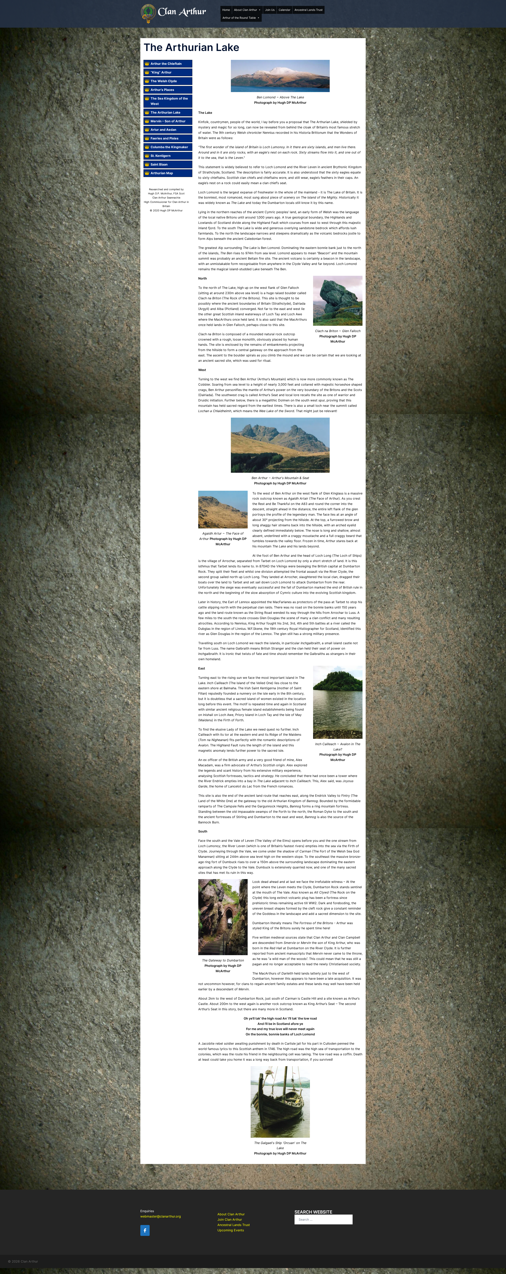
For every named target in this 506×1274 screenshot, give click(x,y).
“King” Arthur (161, 72)
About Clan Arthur (245, 9)
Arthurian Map (162, 173)
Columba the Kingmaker (169, 147)
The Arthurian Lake (165, 112)
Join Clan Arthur (229, 1219)
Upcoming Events (230, 1230)
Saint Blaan (159, 164)
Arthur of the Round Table (239, 17)
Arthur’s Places (162, 90)
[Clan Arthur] (173, 13)
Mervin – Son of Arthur (168, 121)
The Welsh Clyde (164, 81)
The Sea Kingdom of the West (169, 101)
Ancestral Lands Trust (309, 9)
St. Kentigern (161, 156)
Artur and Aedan (163, 130)
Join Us (270, 9)
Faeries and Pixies (164, 138)
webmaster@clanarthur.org (160, 1216)
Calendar (284, 9)
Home (226, 9)
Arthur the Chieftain (166, 64)
